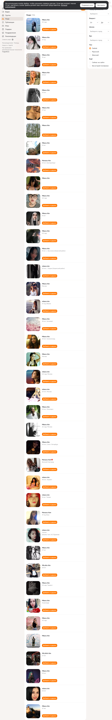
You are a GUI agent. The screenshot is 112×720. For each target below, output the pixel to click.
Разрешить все (87, 5)
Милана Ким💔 (47, 460)
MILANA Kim (46, 653)
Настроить (101, 5)
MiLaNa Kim (46, 565)
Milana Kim (46, 20)
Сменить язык (6, 39)
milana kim (46, 266)
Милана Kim (46, 161)
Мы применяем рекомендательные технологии (12, 50)
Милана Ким (46, 513)
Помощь (16, 43)
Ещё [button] (10, 45)
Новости (5, 45)
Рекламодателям (7, 43)
